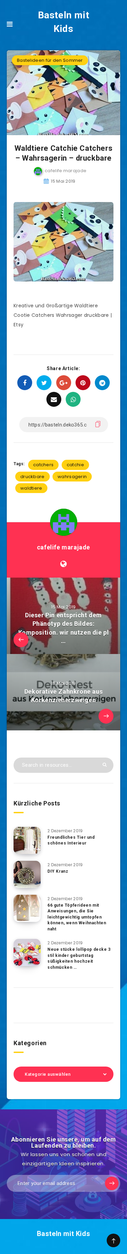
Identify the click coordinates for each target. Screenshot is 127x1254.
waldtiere (31, 488)
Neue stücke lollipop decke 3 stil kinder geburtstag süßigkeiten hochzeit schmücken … (79, 958)
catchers (43, 464)
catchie (75, 464)
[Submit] (105, 764)
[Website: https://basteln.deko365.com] (63, 564)
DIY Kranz (57, 871)
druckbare (32, 476)
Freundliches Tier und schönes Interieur (71, 840)
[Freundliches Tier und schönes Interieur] (27, 840)
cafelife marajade (63, 547)
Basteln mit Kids (63, 22)
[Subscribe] (112, 1183)
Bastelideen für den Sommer (50, 60)
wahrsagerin (72, 476)
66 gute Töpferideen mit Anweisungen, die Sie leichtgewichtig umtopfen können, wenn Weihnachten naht (76, 917)
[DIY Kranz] (27, 874)
